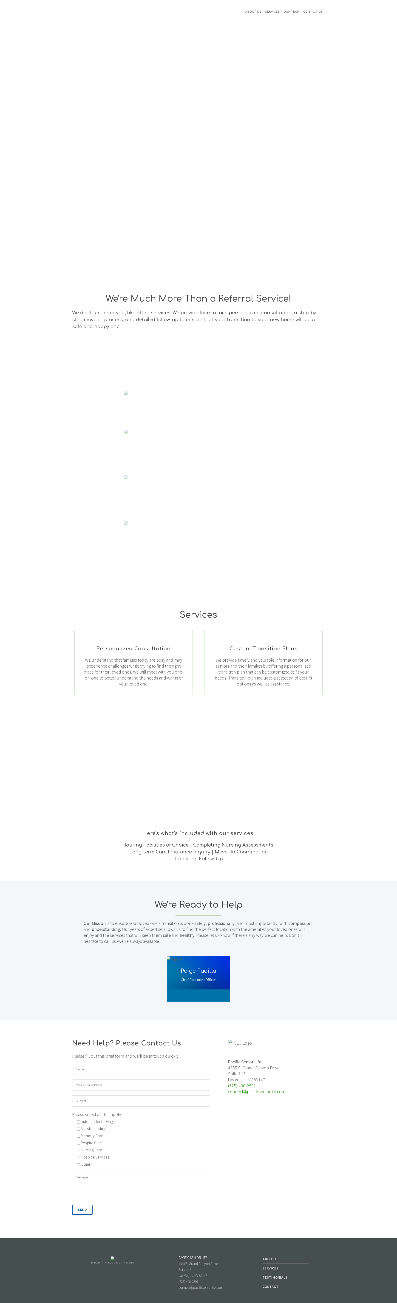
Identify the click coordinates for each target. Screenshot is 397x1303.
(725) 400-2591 (242, 1085)
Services (270, 1268)
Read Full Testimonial (198, 506)
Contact (270, 1286)
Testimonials (275, 1277)
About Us (271, 1259)
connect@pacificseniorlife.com (257, 1091)
